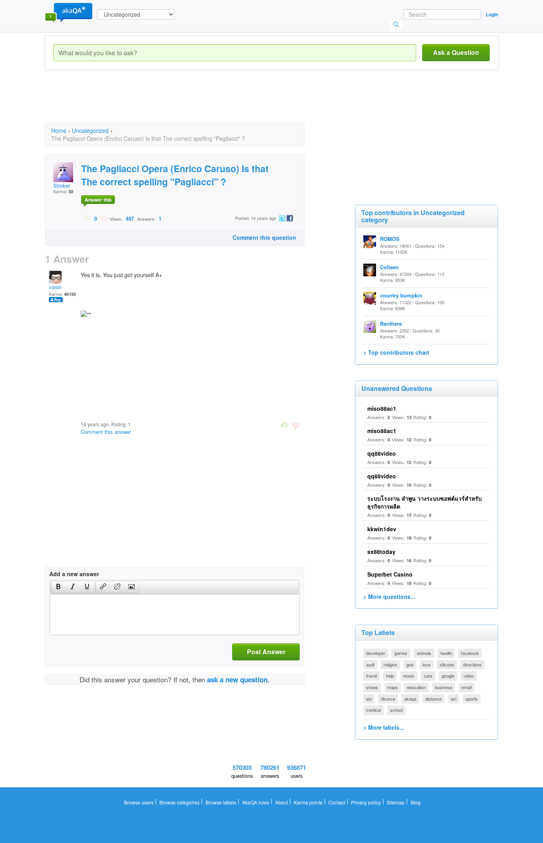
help (390, 675)
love (427, 664)
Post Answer (266, 651)
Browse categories (179, 802)
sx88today (381, 552)
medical (373, 710)
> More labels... (383, 727)
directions (472, 664)
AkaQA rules (255, 802)
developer (375, 653)
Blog (416, 802)
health (446, 653)
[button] (58, 587)
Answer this (98, 199)
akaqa (410, 698)
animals (424, 653)
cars (428, 675)
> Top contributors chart (396, 352)
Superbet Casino (390, 574)
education (416, 687)
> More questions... (389, 596)
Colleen (389, 267)
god (409, 664)
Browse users (138, 802)
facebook (470, 653)
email (466, 687)
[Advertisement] (189, 103)
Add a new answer (74, 574)
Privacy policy (366, 802)
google (448, 675)
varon (55, 287)
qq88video (381, 453)
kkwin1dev (381, 529)
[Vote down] (104, 218)
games (400, 653)
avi (453, 698)
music (409, 675)
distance (433, 698)
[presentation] (58, 587)
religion (390, 664)
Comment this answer (106, 431)
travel (371, 675)
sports (471, 698)
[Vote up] (87, 218)
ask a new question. (238, 679)
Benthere (391, 323)
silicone (447, 664)
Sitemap (396, 802)
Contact (336, 802)
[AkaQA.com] (69, 12)
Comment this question (264, 237)
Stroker (61, 185)
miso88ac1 (381, 408)
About (281, 802)
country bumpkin (401, 295)
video (468, 675)
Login (492, 14)
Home (58, 130)
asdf (370, 664)
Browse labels (221, 802)
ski (369, 698)
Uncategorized (90, 130)
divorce (388, 698)
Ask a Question (456, 52)
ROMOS (389, 239)
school (396, 710)
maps (392, 687)
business (443, 687)
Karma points (308, 802)
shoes (372, 687)
